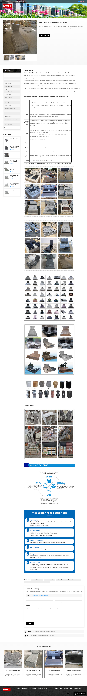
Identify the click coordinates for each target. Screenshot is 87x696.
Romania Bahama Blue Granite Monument (14, 147)
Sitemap (66, 688)
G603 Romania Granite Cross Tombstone (14, 176)
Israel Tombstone (18, 14)
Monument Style (31, 6)
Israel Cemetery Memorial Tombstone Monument (33, 671)
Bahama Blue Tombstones (69, 691)
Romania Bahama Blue (14, 153)
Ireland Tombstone (8, 97)
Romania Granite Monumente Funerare (14, 191)
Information (52, 6)
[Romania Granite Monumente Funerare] (6, 192)
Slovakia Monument (8, 86)
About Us (62, 6)
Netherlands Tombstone (9, 113)
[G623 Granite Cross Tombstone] (6, 169)
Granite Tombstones (48, 691)
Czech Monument (8, 94)
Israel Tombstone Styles (37, 579)
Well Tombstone (30, 691)
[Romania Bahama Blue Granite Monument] (6, 147)
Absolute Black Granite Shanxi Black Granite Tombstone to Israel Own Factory (54, 671)
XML (71, 688)
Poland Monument (8, 83)
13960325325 (7, 1)
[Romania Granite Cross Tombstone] (6, 161)
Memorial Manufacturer (49, 579)
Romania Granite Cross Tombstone (13, 161)
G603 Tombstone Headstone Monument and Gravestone (43, 631)
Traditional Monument (61, 579)
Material (42, 6)
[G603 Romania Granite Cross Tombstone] (6, 177)
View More (12, 142)
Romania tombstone (58, 691)
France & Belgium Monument (10, 91)
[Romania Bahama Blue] (6, 154)
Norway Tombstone (8, 116)
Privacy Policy (77, 688)
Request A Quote (45, 35)
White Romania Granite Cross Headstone (14, 184)
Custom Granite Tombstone (31, 582)
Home (21, 6)
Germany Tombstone (9, 110)
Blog (61, 688)
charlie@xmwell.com (19, 1)
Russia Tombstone (8, 121)
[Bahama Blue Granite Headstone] (6, 140)
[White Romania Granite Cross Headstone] (6, 184)
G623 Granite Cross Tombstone (14, 169)
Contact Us (72, 6)
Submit (30, 623)
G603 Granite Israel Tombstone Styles (40, 595)
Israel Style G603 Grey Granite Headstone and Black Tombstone (13, 671)
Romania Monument (8, 80)
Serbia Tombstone (8, 124)
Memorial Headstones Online (74, 579)
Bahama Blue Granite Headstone (14, 139)
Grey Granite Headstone (44, 582)
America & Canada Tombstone (10, 78)
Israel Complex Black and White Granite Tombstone (74, 671)
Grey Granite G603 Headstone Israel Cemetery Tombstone (42, 635)
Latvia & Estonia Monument (10, 108)
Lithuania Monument (8, 102)
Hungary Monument (8, 89)
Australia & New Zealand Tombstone (11, 119)
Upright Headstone (39, 691)
